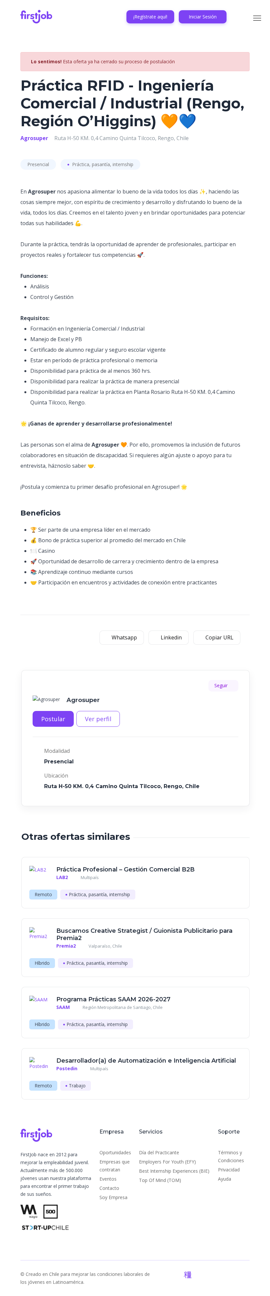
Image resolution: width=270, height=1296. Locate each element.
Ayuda (224, 1179)
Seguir (221, 685)
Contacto (109, 1188)
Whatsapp (123, 637)
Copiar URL (218, 637)
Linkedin (170, 637)
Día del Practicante (159, 1152)
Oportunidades (115, 1152)
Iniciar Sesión (203, 17)
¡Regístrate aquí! (150, 17)
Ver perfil (98, 719)
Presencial (38, 164)
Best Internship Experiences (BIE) (174, 1171)
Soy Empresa (113, 1197)
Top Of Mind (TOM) (160, 1180)
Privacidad (229, 1169)
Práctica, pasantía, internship (102, 164)
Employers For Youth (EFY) (167, 1162)
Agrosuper (34, 138)
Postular (53, 719)
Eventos (108, 1179)
